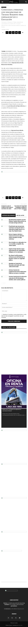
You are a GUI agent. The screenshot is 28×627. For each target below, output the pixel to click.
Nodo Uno (20, 625)
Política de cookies (14, 623)
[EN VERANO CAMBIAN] (14, 464)
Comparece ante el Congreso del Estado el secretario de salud (7, 207)
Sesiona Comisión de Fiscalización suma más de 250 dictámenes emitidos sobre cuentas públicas (18, 278)
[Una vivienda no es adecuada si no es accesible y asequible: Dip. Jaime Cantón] (4, 244)
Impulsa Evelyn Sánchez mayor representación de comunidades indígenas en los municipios (17, 250)
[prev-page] (2, 283)
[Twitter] (10, 32)
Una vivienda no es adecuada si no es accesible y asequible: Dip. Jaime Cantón (17, 244)
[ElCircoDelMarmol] (14, 532)
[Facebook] (7, 32)
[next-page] (4, 283)
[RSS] (12, 618)
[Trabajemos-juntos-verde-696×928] (14, 498)
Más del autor (20, 215)
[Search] (26, 2)
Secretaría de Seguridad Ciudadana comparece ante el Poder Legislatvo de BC (20, 208)
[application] (14, 418)
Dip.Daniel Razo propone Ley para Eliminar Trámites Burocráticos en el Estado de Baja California (17, 221)
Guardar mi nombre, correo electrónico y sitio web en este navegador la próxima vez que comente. (13, 316)
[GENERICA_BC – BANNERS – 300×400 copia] (11, 551)
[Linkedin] (16, 32)
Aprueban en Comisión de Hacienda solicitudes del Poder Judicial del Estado (17, 265)
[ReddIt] (19, 32)
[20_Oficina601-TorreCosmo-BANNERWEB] (14, 408)
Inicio (2, 5)
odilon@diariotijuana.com (17, 609)
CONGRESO (7, 5)
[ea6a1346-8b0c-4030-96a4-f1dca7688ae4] (14, 332)
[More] (22, 32)
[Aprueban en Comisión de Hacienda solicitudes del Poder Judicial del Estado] (4, 265)
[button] (2, 2)
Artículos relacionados (8, 215)
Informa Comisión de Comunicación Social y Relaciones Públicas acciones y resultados (17, 271)
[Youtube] (19, 618)
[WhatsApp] (13, 32)
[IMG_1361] (14, 430)
